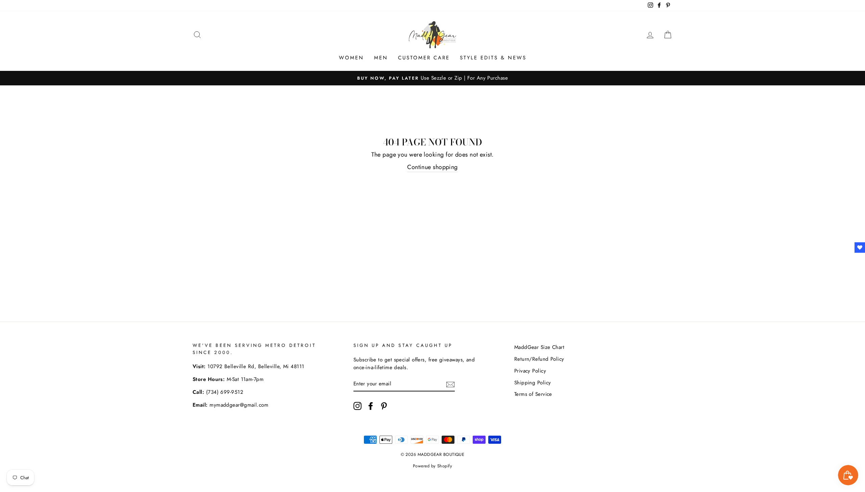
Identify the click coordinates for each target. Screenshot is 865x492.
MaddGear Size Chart (539, 347)
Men (381, 57)
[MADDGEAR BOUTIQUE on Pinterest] (384, 406)
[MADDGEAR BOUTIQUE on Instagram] (357, 406)
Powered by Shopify (432, 466)
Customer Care (424, 57)
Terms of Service (533, 394)
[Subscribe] (450, 383)
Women (351, 57)
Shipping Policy (532, 382)
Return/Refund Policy (539, 359)
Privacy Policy (530, 371)
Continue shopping (432, 167)
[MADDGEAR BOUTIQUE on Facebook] (371, 406)
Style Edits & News (493, 57)
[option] (432, 78)
